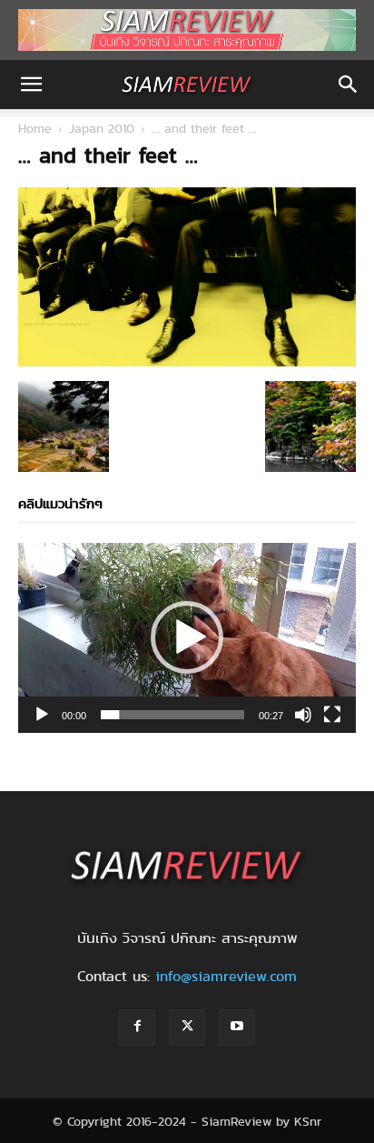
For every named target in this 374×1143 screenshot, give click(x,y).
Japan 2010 (101, 128)
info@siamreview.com (226, 976)
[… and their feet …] (187, 362)
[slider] (172, 714)
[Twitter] (187, 1027)
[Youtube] (237, 1027)
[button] (31, 84)
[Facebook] (137, 1027)
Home (35, 128)
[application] (187, 638)
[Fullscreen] (332, 715)
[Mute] (303, 715)
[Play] (42, 715)
